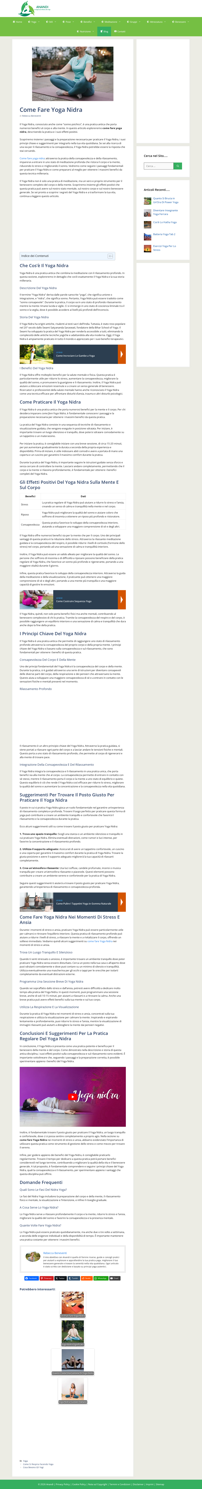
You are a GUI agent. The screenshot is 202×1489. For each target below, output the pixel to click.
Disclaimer (138, 1484)
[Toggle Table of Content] (108, 256)
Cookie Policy (79, 1484)
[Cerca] (178, 166)
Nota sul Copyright (97, 1484)
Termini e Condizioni (119, 1484)
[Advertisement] (130, 8)
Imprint (149, 1484)
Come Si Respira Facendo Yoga (38, 1464)
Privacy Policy (63, 1484)
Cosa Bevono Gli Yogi (33, 1467)
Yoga (25, 1461)
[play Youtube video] (73, 1097)
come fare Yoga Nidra (99, 941)
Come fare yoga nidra (32, 158)
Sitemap (160, 1484)
